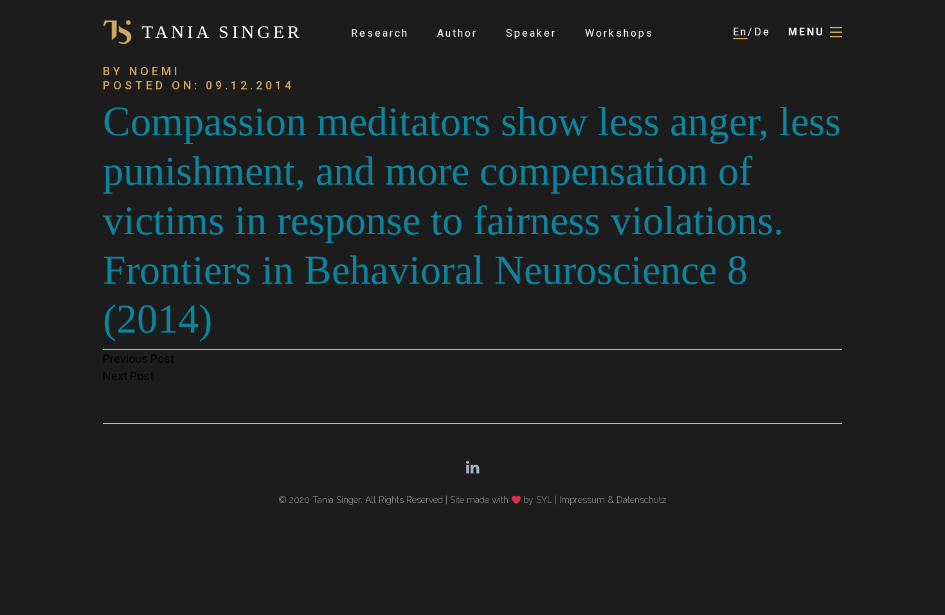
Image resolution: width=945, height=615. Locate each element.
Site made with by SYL (501, 500)
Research (380, 33)
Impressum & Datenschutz (613, 500)
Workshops (619, 33)
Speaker (531, 33)
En (740, 32)
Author (457, 33)
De (762, 32)
